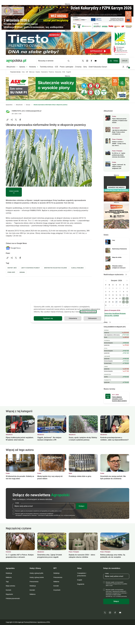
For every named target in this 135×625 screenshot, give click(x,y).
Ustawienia (73, 318)
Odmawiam (92, 318)
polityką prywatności (88, 312)
